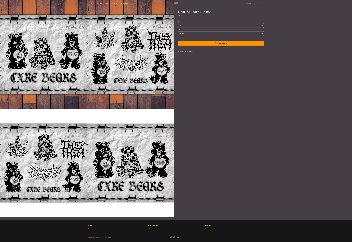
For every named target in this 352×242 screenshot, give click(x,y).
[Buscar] (255, 3)
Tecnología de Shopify (106, 237)
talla (179, 30)
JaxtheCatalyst (96, 237)
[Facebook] (171, 237)
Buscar (90, 229)
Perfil (148, 229)
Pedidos (149, 231)
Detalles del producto (185, 51)
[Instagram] (174, 237)
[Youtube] (178, 237)
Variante (180, 22)
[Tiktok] (181, 237)
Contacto (208, 229)
